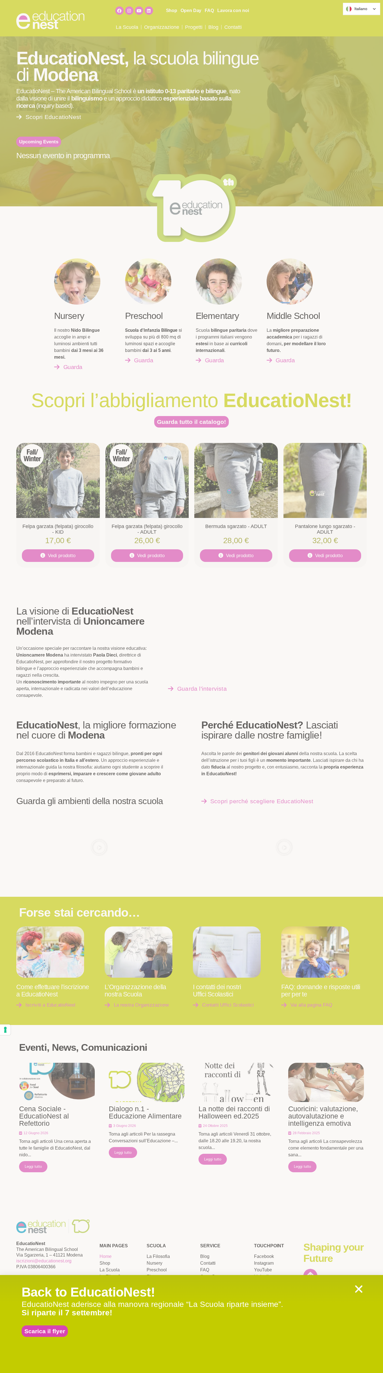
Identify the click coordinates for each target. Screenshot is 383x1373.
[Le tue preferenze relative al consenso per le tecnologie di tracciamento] (5, 1029)
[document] (191, 686)
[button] (359, 1289)
